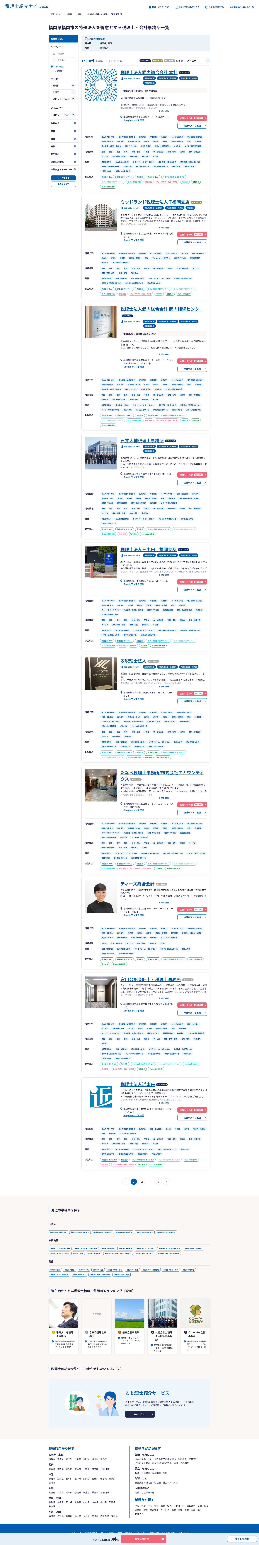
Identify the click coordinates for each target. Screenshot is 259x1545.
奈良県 (77, 1492)
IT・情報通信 (188, 1506)
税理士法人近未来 (137, 1084)
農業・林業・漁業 (180, 1510)
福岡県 (69, 14)
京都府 (60, 1492)
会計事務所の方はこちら (240, 7)
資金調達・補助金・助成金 (148, 1482)
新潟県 (52, 1478)
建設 (137, 1506)
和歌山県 (104, 1492)
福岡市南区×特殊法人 (124, 1232)
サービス (165, 1510)
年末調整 (182, 1458)
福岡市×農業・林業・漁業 (100, 1274)
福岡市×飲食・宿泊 (115, 1270)
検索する (65, 178)
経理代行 (193, 1458)
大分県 (86, 1516)
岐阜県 (103, 1478)
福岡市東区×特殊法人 (58, 1232)
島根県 (60, 1502)
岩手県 (69, 1458)
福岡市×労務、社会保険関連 (168, 1253)
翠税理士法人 (133, 661)
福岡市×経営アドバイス (144, 1253)
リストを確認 (242, 1539)
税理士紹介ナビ (56, 14)
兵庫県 (69, 1492)
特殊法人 (139, 1514)
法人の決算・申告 (143, 1458)
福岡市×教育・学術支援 (59, 1274)
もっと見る (139, 1414)
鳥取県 (52, 1502)
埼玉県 (77, 1468)
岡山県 (69, 1502)
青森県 (60, 1458)
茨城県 (52, 1468)
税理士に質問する (216, 7)
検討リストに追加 (192, 125)
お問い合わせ (141, 1539)
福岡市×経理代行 (125, 1248)
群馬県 (69, 1468)
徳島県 (95, 1502)
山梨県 (86, 1478)
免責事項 (110, 1532)
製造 (143, 1506)
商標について (141, 1532)
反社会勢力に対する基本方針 (162, 1532)
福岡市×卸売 (98, 1270)
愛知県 (52, 1482)
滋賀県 (95, 1492)
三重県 (86, 1492)
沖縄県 (114, 1516)
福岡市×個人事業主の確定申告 (85, 1248)
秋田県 (86, 1458)
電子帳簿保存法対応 (162, 1462)
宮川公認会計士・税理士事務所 (150, 979)
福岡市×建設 (55, 1270)
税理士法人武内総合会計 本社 (149, 72)
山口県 (86, 1502)
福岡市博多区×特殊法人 (80, 1232)
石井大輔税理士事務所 (142, 440)
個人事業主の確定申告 (165, 1458)
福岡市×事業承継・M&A (59, 1253)
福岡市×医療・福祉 (121, 1274)
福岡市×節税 (78, 1253)
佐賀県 (60, 1516)
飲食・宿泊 (166, 1506)
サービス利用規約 (124, 1532)
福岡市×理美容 (188, 1270)
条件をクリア (63, 184)
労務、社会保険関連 (144, 1492)
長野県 (95, 1478)
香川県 (103, 1502)
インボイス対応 (142, 1462)
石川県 (69, 1478)
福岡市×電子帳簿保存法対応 (169, 1248)
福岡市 (80, 14)
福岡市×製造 (69, 1270)
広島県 (77, 1502)
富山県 (60, 1478)
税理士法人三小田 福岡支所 (148, 549)
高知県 (52, 1506)
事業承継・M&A (159, 1472)
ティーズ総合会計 (137, 884)
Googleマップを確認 (133, 120)
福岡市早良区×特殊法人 (166, 1232)
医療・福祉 (196, 1510)
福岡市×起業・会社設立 (193, 1248)
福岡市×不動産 (132, 1270)
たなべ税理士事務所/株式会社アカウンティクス (162, 775)
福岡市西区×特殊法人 (145, 1232)
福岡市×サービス (79, 1274)
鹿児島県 (104, 1516)
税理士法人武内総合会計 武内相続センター (161, 309)
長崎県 (69, 1516)
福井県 (77, 1478)
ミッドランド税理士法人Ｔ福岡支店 (155, 202)
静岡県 (112, 1478)
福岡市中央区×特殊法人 (102, 1232)
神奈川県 (104, 1468)
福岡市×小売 (84, 1270)
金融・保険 (202, 1506)
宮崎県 (95, 1516)
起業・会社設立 (142, 1472)
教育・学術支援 (151, 1510)
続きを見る (165, 111)
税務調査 (184, 1462)
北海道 (52, 1458)
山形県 (95, 1458)
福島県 (103, 1458)
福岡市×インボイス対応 (145, 1248)
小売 (150, 1506)
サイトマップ (75, 1532)
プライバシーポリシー (93, 1532)
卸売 (156, 1506)
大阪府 (52, 1492)
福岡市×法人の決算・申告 (60, 1248)
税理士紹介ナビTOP (160, 7)
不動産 (177, 1506)
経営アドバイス (170, 1482)
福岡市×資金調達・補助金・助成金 (118, 1253)
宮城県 (77, 1458)
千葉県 (86, 1468)
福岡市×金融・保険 (170, 1270)
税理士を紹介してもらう (189, 7)
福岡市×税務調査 (94, 1253)
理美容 (138, 1510)
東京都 (95, 1468)
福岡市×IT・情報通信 (151, 1270)
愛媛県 (112, 1502)
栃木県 (60, 1468)
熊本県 (77, 1516)
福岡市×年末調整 (108, 1248)
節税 (176, 1462)
